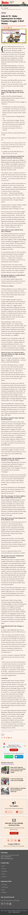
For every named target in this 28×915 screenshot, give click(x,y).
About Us (4, 868)
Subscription (4, 871)
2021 (2, 8)
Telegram (20, 756)
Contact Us (4, 876)
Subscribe (22, 5)
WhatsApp (10, 756)
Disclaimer (4, 892)
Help (3, 889)
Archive (3, 873)
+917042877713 (7, 856)
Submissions (4, 884)
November (6, 8)
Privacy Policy (5, 887)
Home (3, 866)
